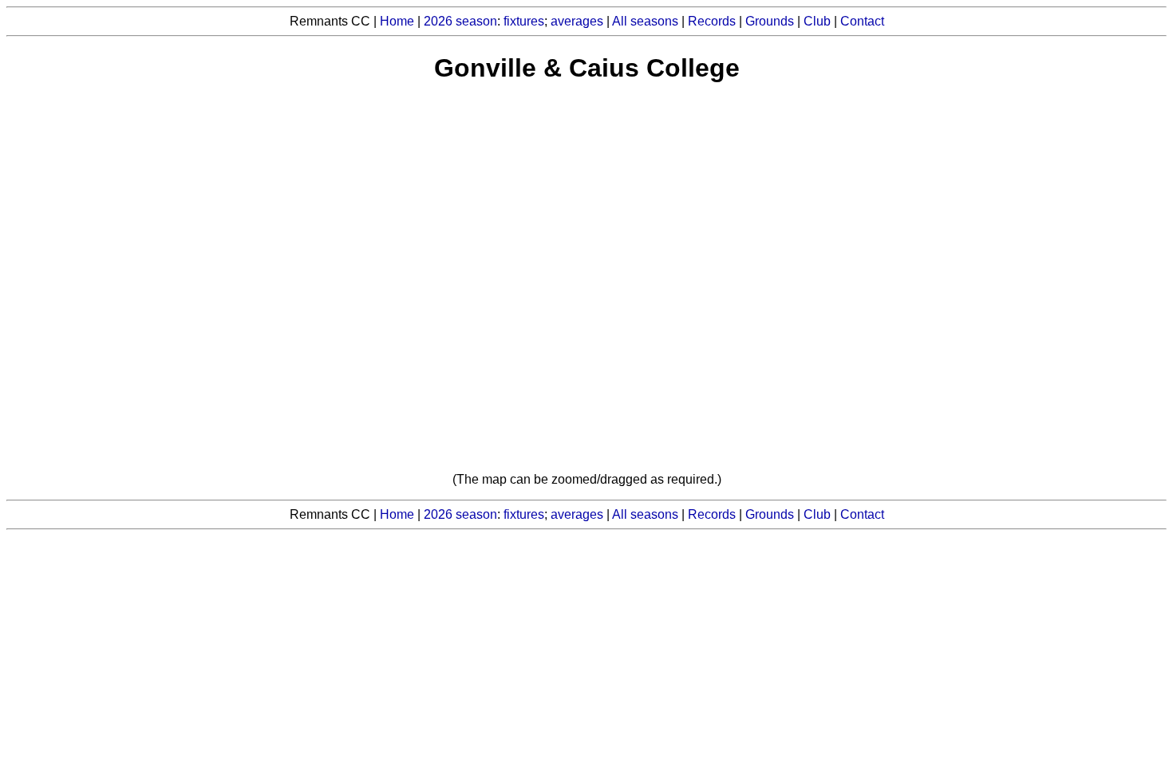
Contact (862, 21)
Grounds (769, 21)
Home (397, 21)
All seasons (645, 21)
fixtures (524, 21)
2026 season (460, 21)
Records (712, 21)
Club (817, 21)
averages (577, 21)
